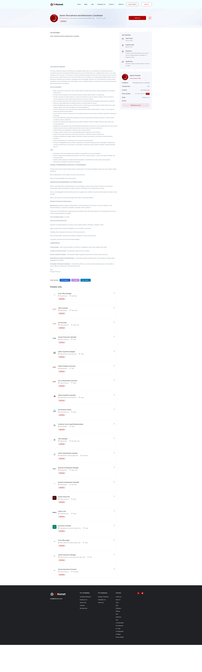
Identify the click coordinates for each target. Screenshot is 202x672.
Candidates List (102, 599)
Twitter (75, 280)
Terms (117, 602)
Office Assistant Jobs (73, 455)
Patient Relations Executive (66, 366)
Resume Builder (120, 637)
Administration (65, 18)
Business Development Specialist (68, 482)
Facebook (65, 280)
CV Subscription (120, 622)
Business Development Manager (68, 468)
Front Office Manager (64, 293)
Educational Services (138, 82)
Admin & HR (62, 511)
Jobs (92, 4)
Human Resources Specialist (67, 337)
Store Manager (62, 439)
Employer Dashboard (103, 596)
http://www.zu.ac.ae (136, 105)
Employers (118, 608)
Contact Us (118, 596)
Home (79, 4)
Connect (111, 4)
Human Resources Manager (67, 555)
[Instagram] (138, 593)
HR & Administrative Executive (67, 380)
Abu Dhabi (74, 296)
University (147, 82)
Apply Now (137, 18)
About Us (121, 4)
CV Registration (120, 631)
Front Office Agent (64, 540)
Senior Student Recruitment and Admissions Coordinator (64, 36)
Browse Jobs (83, 602)
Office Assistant (63, 308)
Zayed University (135, 75)
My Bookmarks (83, 608)
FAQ (117, 605)
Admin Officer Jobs (65, 542)
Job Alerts (82, 605)
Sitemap (118, 611)
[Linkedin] (142, 593)
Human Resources (64, 497)
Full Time (63, 21)
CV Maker (118, 634)
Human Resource (73, 18)
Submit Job (101, 602)
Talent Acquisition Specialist (67, 395)
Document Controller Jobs (74, 528)
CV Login (118, 628)
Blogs (85, 4)
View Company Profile (135, 78)
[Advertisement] (83, 54)
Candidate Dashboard (85, 596)
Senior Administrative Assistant (67, 453)
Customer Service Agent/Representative (70, 424)
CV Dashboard (119, 625)
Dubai (72, 310)
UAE (76, 310)
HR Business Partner (64, 409)
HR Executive (62, 322)
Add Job (146, 4)
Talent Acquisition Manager (66, 351)
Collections (118, 617)
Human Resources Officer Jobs (86, 18)
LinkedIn (86, 280)
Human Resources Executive (67, 569)
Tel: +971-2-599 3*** (142, 93)
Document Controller (64, 526)
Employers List (101, 4)
